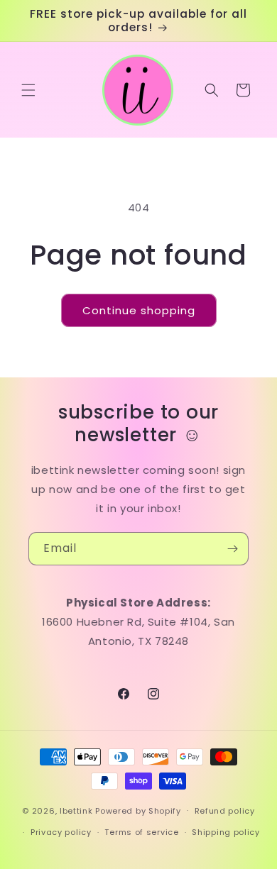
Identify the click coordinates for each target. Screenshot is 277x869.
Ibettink (76, 810)
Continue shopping (138, 310)
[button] (28, 90)
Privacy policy (61, 832)
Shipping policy (226, 832)
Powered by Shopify (138, 810)
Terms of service (141, 832)
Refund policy (225, 811)
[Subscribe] (232, 548)
